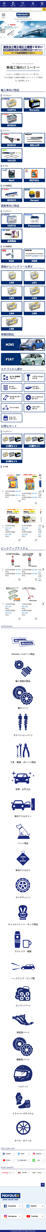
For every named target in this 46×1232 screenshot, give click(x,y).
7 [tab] (25, 39)
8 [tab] (27, 39)
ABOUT (4, 5)
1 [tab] (15, 39)
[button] (3, 491)
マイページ (33, 5)
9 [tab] (28, 39)
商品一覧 (13, 5)
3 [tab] (19, 39)
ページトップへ (43, 1185)
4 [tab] (20, 39)
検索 (44, 9)
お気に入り (23, 5)
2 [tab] (17, 39)
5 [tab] (22, 39)
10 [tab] (30, 39)
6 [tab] (24, 39)
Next (43, 31)
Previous (2, 31)
